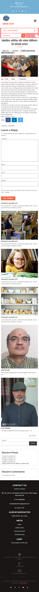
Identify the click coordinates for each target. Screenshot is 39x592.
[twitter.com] (20, 120)
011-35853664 (19, 566)
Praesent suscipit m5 (9, 203)
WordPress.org (19, 534)
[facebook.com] (8, 120)
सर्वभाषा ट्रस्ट (8, 24)
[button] (35, 20)
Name (3, 164)
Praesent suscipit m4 (9, 241)
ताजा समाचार (15, 51)
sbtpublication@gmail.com (20, 6)
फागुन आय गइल (5, 370)
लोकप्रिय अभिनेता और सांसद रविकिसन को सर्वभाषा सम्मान (15, 463)
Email (3, 172)
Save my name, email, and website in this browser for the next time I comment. (19, 191)
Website (3, 180)
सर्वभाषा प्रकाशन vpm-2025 (19, 516)
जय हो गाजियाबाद (5, 428)
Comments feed (19, 531)
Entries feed (19, 528)
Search (23, 35)
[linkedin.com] (14, 120)
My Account (20, 3)
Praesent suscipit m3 (9, 279)
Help (20, 5)
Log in (19, 524)
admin (13, 79)
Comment (4, 138)
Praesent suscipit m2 (9, 317)
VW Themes (23, 583)
